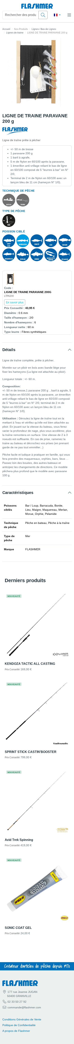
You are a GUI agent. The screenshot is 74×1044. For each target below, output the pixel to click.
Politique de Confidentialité (19, 1025)
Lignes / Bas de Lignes (44, 29)
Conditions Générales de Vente (21, 1019)
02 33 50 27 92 (16, 1001)
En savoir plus (14, 302)
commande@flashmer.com (24, 1007)
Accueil (6, 29)
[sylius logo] (37, 6)
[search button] (43, 15)
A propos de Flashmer (16, 1030)
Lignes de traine (14, 32)
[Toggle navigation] (69, 15)
